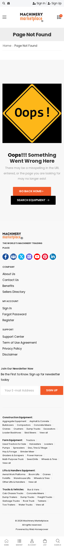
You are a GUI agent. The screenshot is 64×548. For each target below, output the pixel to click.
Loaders (48, 444)
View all (44, 433)
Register (8, 320)
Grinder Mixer (27, 452)
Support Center (13, 337)
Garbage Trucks (11, 501)
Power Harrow (34, 455)
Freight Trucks (45, 497)
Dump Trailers (9, 497)
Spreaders (19, 448)
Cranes (6, 429)
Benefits (8, 286)
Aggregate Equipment (14, 421)
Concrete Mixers (42, 425)
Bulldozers (8, 425)
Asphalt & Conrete (39, 421)
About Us (8, 274)
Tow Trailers (8, 505)
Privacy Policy (12, 349)
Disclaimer (10, 354)
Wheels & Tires (49, 459)
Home (7, 46)
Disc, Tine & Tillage (37, 448)
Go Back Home (30, 191)
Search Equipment (31, 200)
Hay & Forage (9, 452)
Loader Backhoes (11, 433)
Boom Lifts (34, 474)
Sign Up (57, 3)
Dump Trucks (33, 429)
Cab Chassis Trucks (12, 493)
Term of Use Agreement (19, 343)
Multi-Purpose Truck (13, 459)
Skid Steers (30, 433)
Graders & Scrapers (13, 455)
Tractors (30, 440)
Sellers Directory (13, 292)
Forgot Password (14, 314)
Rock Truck (28, 501)
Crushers (18, 429)
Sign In (41, 3)
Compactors (24, 425)
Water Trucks (25, 505)
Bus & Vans (33, 489)
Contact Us (10, 280)
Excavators (49, 429)
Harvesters (35, 444)
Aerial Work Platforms (13, 474)
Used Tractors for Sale (14, 444)
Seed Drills (32, 459)
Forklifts (6, 478)
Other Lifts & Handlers (13, 482)
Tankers (42, 501)
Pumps (6, 448)
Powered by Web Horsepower (32, 529)
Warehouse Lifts (22, 478)
